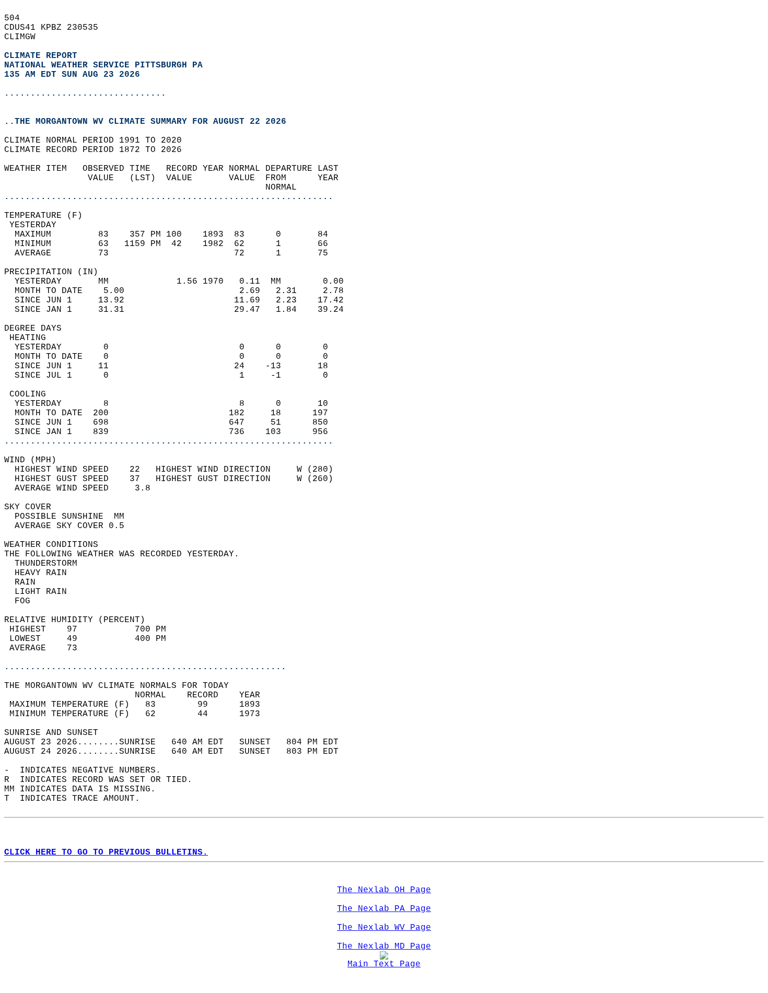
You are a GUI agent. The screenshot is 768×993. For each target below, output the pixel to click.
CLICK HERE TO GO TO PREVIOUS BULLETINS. (106, 852)
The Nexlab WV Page (384, 927)
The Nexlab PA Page (384, 909)
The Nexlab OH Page (384, 890)
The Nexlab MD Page (384, 946)
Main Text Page (384, 964)
